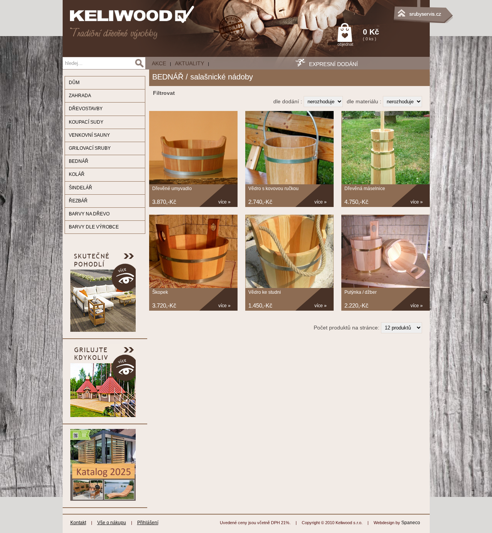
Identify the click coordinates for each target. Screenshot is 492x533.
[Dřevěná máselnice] (385, 182)
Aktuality (189, 63)
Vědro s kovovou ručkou (273, 188)
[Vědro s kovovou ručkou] (289, 182)
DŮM (74, 82)
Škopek (160, 292)
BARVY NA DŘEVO (89, 214)
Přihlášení (147, 522)
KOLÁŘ (77, 174)
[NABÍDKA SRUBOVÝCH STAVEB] (391, 9)
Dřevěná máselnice (364, 188)
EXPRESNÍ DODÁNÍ (333, 64)
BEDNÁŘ (78, 161)
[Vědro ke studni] (289, 286)
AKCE (159, 63)
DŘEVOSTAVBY (86, 108)
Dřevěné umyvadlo (172, 188)
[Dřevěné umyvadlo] (193, 182)
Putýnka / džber (360, 292)
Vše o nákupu (111, 522)
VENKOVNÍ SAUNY (89, 135)
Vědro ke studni (264, 292)
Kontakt (78, 522)
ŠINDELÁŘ (80, 187)
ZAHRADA (80, 95)
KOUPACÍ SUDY (86, 122)
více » (224, 202)
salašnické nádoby (221, 77)
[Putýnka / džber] (385, 286)
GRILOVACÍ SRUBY (90, 148)
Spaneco (410, 522)
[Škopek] (193, 286)
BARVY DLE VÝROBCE (94, 227)
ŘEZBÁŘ (78, 201)
